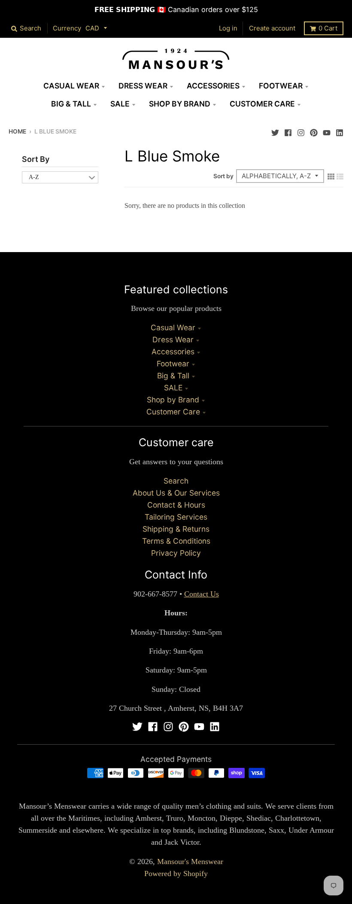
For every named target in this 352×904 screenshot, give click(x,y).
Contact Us (201, 594)
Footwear (173, 363)
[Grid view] (331, 176)
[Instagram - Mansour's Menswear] (301, 130)
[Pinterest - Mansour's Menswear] (314, 130)
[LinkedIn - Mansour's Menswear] (339, 130)
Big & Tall (173, 375)
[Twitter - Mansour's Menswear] (275, 130)
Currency (67, 28)
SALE (173, 387)
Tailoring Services (176, 516)
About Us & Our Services (176, 492)
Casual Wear (173, 327)
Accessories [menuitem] (213, 85)
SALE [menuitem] (120, 103)
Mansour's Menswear (190, 861)
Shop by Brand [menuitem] (179, 103)
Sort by (223, 176)
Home (17, 131)
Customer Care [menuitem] (262, 103)
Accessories (173, 351)
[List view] (340, 176)
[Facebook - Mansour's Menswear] (288, 130)
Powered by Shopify (176, 873)
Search (176, 480)
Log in (228, 28)
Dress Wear (173, 339)
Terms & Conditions (176, 540)
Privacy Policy (176, 552)
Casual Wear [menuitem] (71, 85)
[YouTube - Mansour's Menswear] (327, 130)
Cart (328, 28)
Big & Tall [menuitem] (71, 103)
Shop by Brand (173, 399)
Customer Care (173, 411)
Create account (272, 28)
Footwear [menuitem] (281, 85)
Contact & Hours (176, 504)
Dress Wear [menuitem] (142, 85)
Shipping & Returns (176, 528)
